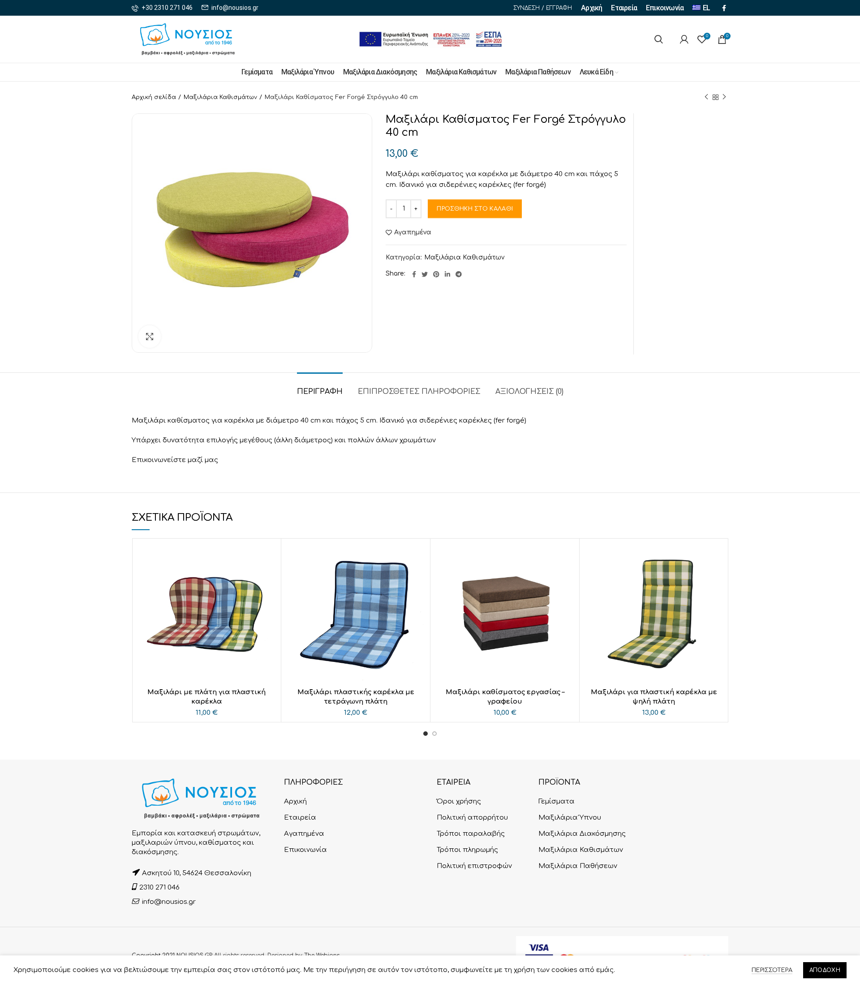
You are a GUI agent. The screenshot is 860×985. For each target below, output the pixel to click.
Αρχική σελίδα (154, 97)
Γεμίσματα (556, 801)
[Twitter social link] (424, 274)
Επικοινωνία (305, 850)
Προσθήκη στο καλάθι (475, 209)
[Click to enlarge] (149, 336)
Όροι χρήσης (459, 801)
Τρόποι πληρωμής (467, 850)
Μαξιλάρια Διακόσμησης (582, 834)
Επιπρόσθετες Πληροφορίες (419, 392)
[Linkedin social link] (447, 274)
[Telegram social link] (458, 274)
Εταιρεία (300, 817)
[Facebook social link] (724, 8)
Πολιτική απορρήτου (472, 817)
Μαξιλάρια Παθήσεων (577, 866)
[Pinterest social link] (436, 274)
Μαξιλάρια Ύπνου (569, 817)
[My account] (684, 39)
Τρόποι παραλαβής (471, 834)
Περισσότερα (772, 970)
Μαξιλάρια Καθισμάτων (220, 97)
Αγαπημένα (412, 232)
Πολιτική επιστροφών (474, 866)
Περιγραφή (320, 392)
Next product (724, 97)
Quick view (269, 558)
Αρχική (295, 801)
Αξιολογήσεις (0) (529, 392)
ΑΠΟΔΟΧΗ (824, 970)
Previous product (706, 97)
